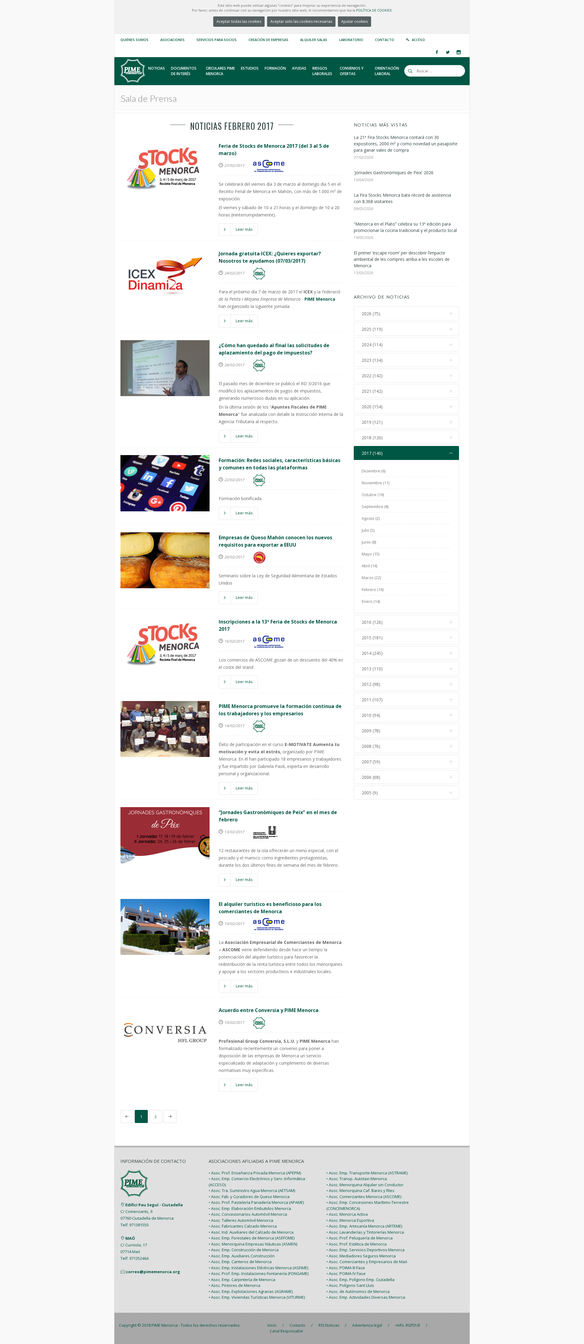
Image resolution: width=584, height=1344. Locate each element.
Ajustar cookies (354, 21)
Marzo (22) (371, 577)
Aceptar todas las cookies (239, 21)
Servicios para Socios (216, 39)
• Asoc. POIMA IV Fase (346, 1273)
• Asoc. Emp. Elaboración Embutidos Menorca (250, 1208)
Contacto (384, 39)
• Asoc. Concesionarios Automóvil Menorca (248, 1214)
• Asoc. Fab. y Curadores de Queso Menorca (249, 1196)
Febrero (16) (373, 589)
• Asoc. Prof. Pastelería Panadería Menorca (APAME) (256, 1202)
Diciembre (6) (373, 471)
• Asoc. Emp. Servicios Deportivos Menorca (365, 1249)
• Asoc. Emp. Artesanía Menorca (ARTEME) (364, 1226)
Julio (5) (368, 530)
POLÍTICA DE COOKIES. (374, 10)
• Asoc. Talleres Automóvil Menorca (241, 1220)
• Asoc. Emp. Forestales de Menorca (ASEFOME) (251, 1238)
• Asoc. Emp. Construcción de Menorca (244, 1249)
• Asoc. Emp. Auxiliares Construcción (242, 1256)
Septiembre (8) (375, 506)
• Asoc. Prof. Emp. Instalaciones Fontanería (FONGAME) (258, 1273)
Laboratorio (351, 39)
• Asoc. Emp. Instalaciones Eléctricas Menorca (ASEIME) (258, 1267)
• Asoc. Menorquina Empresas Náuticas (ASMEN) (253, 1244)
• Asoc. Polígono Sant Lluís (350, 1285)
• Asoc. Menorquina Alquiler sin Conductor (365, 1184)
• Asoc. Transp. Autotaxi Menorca (356, 1178)
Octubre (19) (373, 494)
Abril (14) (369, 565)
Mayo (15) (370, 554)
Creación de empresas (268, 39)
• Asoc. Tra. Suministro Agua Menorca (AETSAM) (252, 1190)
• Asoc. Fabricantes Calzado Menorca (243, 1226)
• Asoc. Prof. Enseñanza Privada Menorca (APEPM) (255, 1173)
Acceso (418, 39)
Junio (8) (369, 542)
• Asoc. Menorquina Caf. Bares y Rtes (360, 1190)
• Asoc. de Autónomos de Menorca (358, 1291)
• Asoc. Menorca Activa (347, 1214)
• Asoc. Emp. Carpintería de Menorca (242, 1279)
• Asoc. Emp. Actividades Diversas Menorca (365, 1297)
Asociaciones (172, 39)
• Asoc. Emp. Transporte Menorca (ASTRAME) (367, 1173)
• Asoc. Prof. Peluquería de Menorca (359, 1238)
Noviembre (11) (375, 482)
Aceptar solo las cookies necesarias (301, 21)
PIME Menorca (164, 1325)
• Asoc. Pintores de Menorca (234, 1285)
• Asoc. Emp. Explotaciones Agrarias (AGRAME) (251, 1291)
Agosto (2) (371, 518)
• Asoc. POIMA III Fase (345, 1267)
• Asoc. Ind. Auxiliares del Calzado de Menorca (251, 1232)
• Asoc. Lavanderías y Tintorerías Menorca (365, 1232)
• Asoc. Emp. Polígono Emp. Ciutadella (360, 1279)
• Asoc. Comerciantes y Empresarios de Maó (366, 1261)
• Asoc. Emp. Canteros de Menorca (240, 1261)
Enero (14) (371, 601)
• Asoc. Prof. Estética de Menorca (356, 1244)
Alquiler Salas (313, 39)
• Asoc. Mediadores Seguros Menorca (361, 1256)
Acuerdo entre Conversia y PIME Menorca (268, 1010)
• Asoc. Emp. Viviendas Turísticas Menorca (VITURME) (257, 1297)
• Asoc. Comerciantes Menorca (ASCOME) (363, 1196)
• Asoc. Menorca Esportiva (350, 1220)
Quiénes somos (134, 39)
